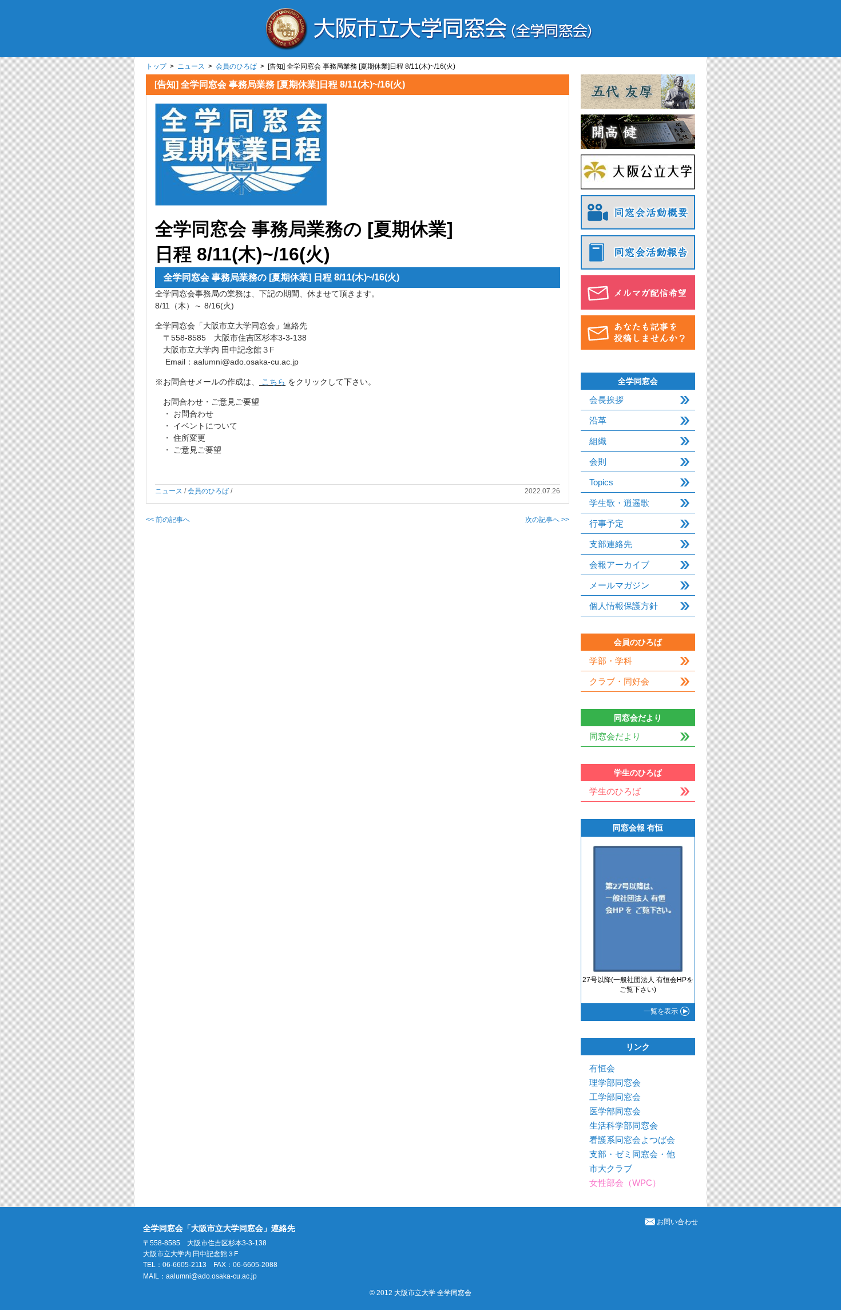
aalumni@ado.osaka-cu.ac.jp (211, 1276)
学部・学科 (610, 661)
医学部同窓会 (615, 1111)
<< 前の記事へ (168, 520)
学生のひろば (615, 791)
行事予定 (606, 523)
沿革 (597, 420)
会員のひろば (236, 66)
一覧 (661, 1011)
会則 (597, 461)
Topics (601, 482)
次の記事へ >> (547, 520)
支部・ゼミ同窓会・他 (632, 1154)
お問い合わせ (677, 1221)
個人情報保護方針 (623, 606)
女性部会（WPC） (625, 1183)
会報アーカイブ (619, 564)
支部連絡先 (610, 544)
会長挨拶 (606, 400)
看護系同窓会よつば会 (632, 1140)
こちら (273, 381)
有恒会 (602, 1068)
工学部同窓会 (615, 1097)
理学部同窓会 (615, 1082)
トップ (156, 66)
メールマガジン (619, 585)
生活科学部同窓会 (623, 1125)
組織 (597, 441)
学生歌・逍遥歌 (619, 503)
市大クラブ (610, 1168)
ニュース (191, 66)
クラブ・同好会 (619, 681)
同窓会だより (615, 736)
